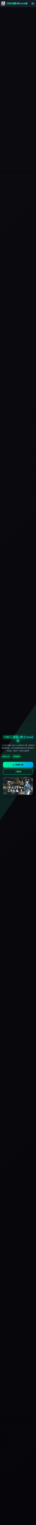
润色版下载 (19, 765)
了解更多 (18, 771)
